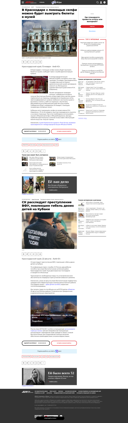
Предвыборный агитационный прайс (64, 393)
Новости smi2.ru (27, 194)
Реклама (60, 391)
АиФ (23, 250)
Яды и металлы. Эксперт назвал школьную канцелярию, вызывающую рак (94, 215)
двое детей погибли (53, 284)
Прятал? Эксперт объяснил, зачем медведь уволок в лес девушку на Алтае (95, 94)
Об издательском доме (41, 391)
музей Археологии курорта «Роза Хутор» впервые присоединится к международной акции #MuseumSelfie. (53, 123)
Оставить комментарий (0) (64, 131)
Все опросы (92, 31)
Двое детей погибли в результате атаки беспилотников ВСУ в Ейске (92, 58)
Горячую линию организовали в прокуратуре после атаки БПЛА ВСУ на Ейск (92, 65)
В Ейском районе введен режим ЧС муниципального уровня (92, 51)
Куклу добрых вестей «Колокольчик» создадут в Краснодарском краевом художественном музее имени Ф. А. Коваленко (34, 170)
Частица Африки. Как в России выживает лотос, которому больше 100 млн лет (95, 100)
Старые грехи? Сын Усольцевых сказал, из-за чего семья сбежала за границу (95, 89)
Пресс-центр (53, 391)
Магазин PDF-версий (70, 391)
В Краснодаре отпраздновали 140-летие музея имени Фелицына (66, 158)
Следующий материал (50, 418)
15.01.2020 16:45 (26, 7)
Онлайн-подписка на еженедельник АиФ (89, 391)
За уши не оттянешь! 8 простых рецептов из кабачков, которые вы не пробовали (96, 106)
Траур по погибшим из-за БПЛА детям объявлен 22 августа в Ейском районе (92, 72)
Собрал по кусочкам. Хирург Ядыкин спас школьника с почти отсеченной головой (96, 227)
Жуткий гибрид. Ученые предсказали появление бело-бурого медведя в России (96, 233)
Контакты (49, 393)
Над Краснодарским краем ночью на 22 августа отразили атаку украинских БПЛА (92, 44)
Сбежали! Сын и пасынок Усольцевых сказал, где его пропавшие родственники (96, 221)
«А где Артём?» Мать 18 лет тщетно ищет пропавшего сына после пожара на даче (95, 83)
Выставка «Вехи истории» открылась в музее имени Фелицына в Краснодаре (36, 159)
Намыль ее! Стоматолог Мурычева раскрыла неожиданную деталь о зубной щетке (95, 112)
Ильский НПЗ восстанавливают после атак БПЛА (52, 316)
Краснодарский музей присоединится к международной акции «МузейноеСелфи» (38, 164)
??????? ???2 (82, 118)
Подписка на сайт (40, 393)
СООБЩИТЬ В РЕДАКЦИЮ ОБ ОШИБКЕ (86, 393)
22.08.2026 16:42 (26, 199)
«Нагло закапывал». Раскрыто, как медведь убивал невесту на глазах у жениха (95, 209)
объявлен (71, 289)
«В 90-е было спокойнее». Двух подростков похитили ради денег (95, 203)
